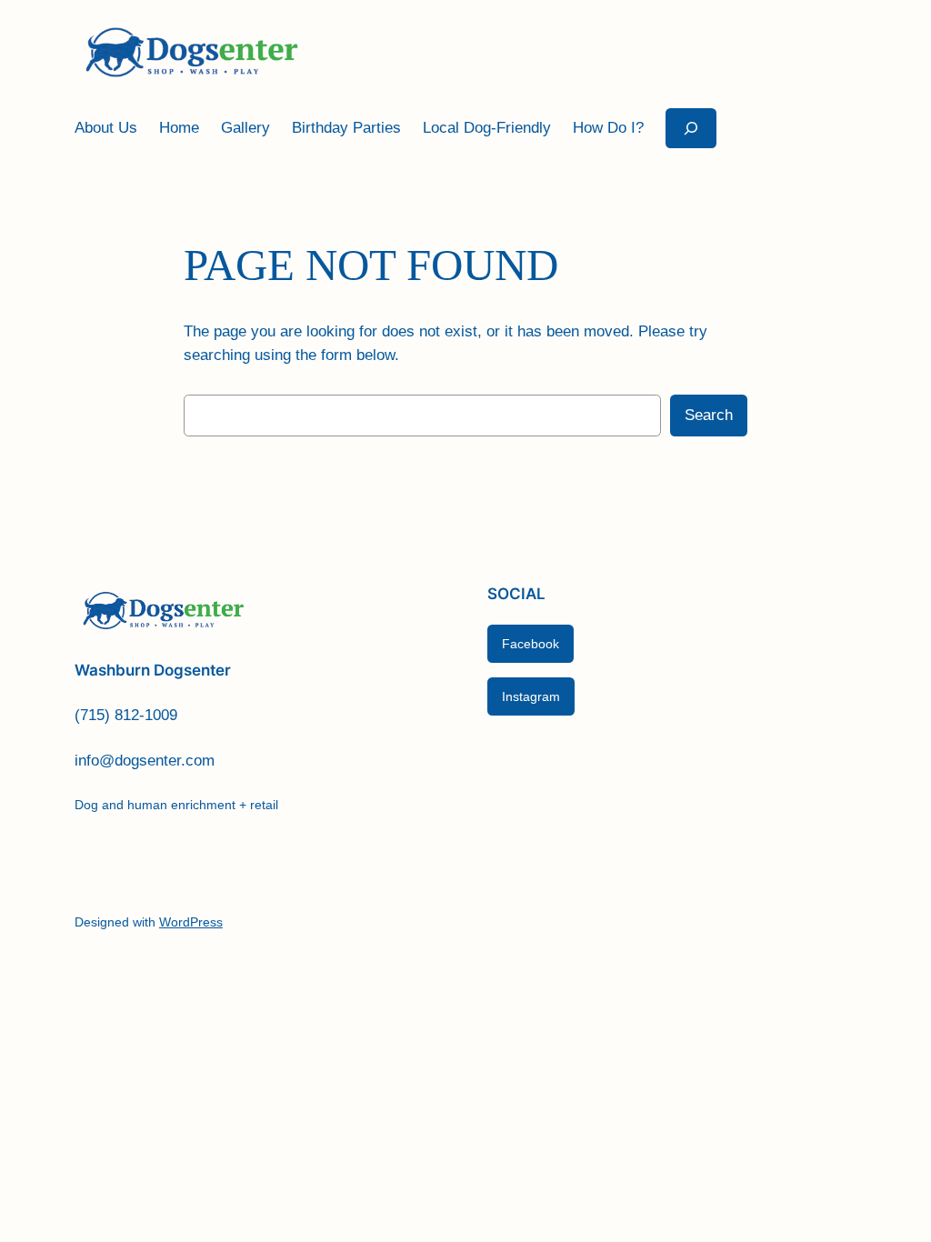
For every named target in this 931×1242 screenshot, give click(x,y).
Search (709, 415)
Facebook (530, 643)
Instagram (531, 696)
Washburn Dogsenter (153, 670)
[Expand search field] (691, 127)
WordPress (191, 922)
